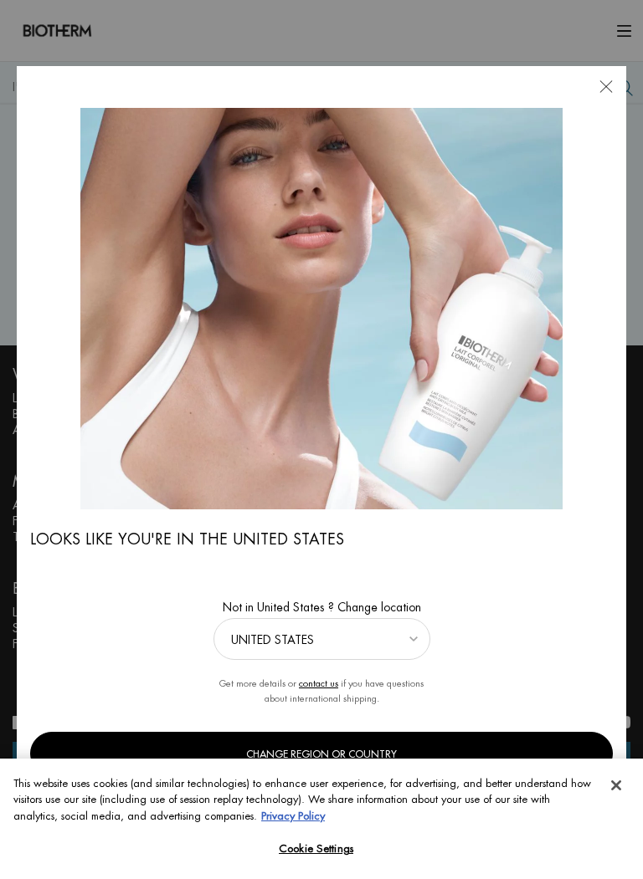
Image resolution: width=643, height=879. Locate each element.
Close (606, 86)
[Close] (616, 785)
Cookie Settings (316, 848)
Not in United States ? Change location (322, 607)
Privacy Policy (293, 815)
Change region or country (321, 754)
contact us (318, 683)
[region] (321, 819)
